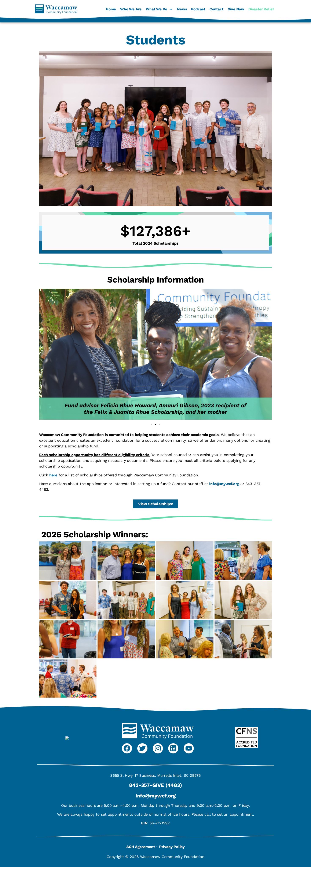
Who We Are (131, 9)
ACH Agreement (140, 846)
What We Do (156, 9)
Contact (216, 9)
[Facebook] (127, 748)
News (182, 9)
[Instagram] (158, 748)
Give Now (236, 9)
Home (111, 9)
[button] (151, 424)
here (53, 475)
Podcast (198, 9)
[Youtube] (189, 748)
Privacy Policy (172, 846)
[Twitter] (142, 748)
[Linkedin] (173, 748)
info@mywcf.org (224, 483)
